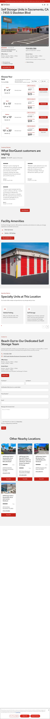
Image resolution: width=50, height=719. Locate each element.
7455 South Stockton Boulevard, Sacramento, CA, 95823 (17, 356)
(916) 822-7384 (31, 48)
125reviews (10, 47)
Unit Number (10, 387)
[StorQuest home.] (5, 5)
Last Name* (28, 380)
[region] (25, 713)
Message (7, 406)
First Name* (3, 380)
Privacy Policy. (19, 421)
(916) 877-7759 (6, 473)
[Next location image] (47, 45)
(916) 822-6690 (22, 475)
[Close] (48, 710)
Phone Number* (4, 393)
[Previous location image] (2, 45)
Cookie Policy (18, 712)
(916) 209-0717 (39, 471)
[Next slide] (47, 326)
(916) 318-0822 (6, 510)
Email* (2, 400)
